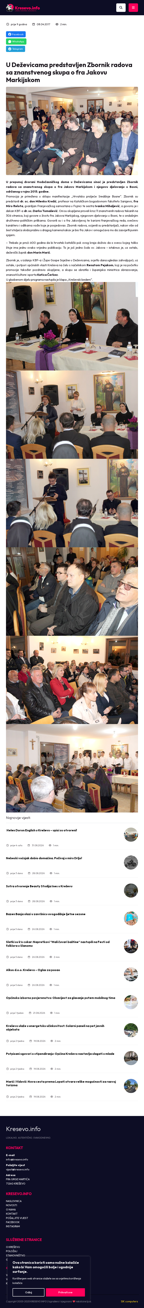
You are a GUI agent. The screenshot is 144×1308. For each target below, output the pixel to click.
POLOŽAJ (11, 1251)
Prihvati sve (65, 1292)
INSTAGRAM (13, 1226)
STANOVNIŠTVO (15, 1255)
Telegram (17, 48)
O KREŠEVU (13, 1247)
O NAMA (11, 1209)
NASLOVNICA (14, 1201)
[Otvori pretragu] (121, 7)
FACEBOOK (13, 1222)
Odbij (28, 1292)
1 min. (56, 845)
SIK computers (129, 1301)
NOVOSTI (11, 1205)
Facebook (17, 34)
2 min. (63, 24)
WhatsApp (18, 41)
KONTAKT (12, 1213)
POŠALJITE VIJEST (17, 1218)
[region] (49, 1278)
